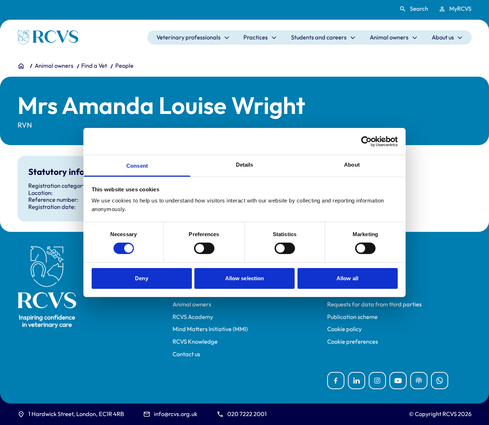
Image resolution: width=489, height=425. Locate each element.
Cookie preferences (352, 341)
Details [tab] (244, 165)
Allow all (347, 278)
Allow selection (244, 278)
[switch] (204, 248)
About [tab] (352, 165)
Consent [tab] (137, 166)
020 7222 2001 (247, 413)
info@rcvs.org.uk (175, 413)
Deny (141, 278)
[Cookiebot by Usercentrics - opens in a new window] (366, 141)
